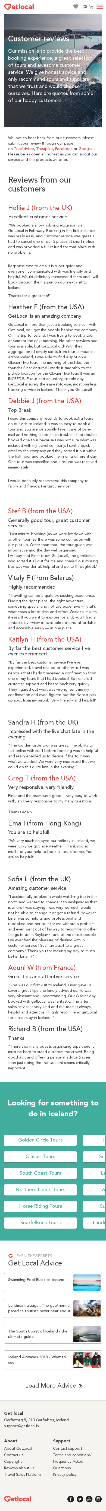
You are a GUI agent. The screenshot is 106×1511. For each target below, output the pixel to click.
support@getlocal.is (21, 1426)
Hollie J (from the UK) (40, 208)
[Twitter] (80, 1499)
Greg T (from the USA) (42, 779)
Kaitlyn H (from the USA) (44, 640)
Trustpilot (44, 149)
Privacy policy (65, 1475)
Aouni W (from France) (42, 968)
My (75, 6)
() (85, 7)
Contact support (67, 1449)
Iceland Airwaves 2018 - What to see (37, 1360)
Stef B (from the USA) (40, 511)
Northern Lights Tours (40, 1189)
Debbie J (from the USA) (44, 401)
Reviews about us (19, 1468)
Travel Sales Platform (22, 1475)
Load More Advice (50, 1386)
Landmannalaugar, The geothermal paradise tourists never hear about (39, 1308)
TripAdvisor (24, 149)
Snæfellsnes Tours (40, 1222)
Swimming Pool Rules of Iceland (36, 1280)
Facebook (64, 149)
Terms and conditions (72, 1455)
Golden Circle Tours (40, 1140)
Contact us (13, 1455)
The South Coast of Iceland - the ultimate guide (37, 1334)
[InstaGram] (98, 1499)
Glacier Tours (40, 1156)
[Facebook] (70, 1499)
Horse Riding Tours (40, 1206)
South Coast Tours (40, 1173)
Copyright (13, 1462)
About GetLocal (18, 1449)
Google (85, 149)
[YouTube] (89, 1499)
